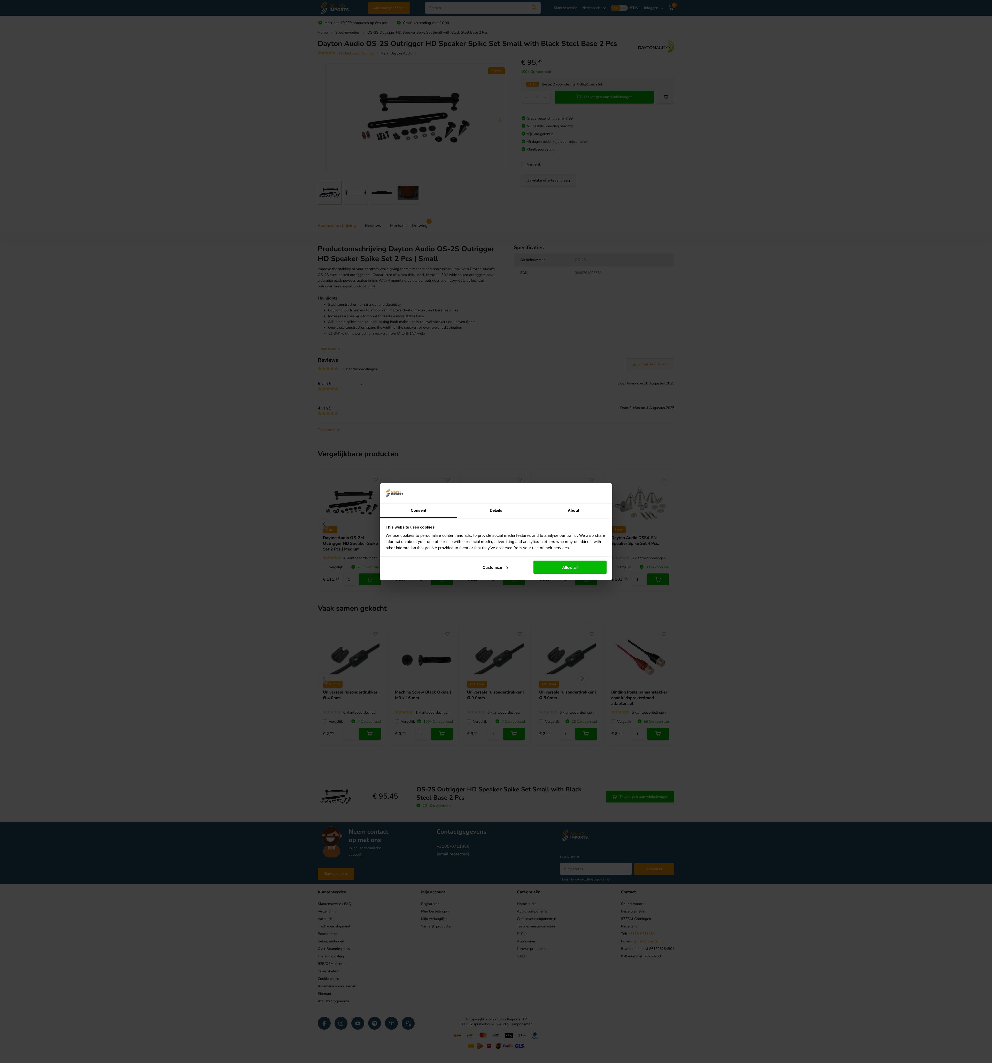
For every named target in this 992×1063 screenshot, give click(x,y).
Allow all (570, 567)
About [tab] (573, 510)
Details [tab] (496, 510)
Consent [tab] (418, 510)
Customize (492, 567)
